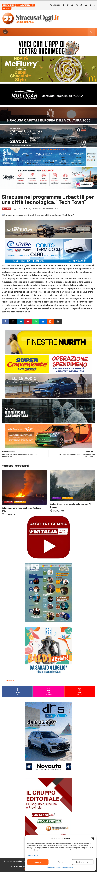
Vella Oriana (22, 208)
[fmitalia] (48, 157)
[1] (48, 813)
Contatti (6, 8)
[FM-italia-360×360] (48, 537)
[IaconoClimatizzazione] (48, 250)
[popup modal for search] (91, 32)
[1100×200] (48, 115)
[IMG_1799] (48, 364)
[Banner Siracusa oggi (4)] (48, 136)
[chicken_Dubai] (48, 69)
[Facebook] (63, 5)
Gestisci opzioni (83, 862)
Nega (60, 862)
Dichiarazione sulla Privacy (64, 867)
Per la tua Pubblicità (25, 5)
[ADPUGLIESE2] (48, 435)
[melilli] (48, 592)
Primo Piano (19, 498)
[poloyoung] (48, 385)
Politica (8, 498)
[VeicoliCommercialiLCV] (48, 94)
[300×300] (48, 650)
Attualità (6, 208)
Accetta (38, 862)
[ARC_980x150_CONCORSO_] (48, 47)
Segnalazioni (8, 5)
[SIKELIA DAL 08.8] (48, 177)
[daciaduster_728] (48, 228)
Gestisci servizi (33, 855)
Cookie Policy (51, 867)
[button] (92, 838)
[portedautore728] (48, 342)
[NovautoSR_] (48, 737)
